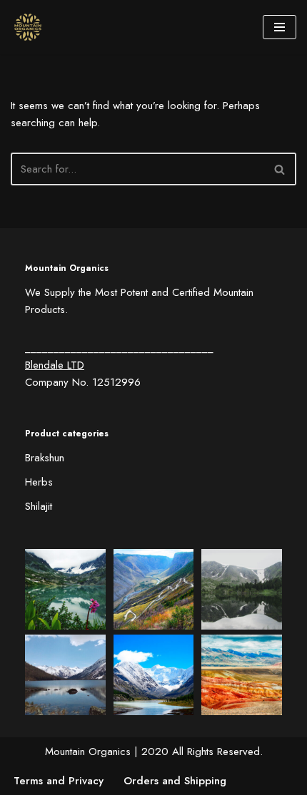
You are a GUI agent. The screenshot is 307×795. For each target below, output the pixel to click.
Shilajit (38, 506)
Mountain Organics (88, 751)
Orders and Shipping (175, 781)
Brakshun (44, 458)
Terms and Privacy (59, 781)
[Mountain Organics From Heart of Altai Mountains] (31, 27)
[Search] (280, 169)
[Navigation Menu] (279, 27)
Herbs (39, 482)
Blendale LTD (54, 365)
